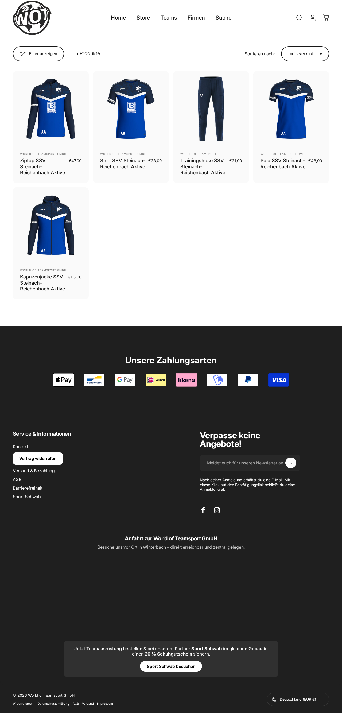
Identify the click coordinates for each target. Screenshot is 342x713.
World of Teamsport (198, 154)
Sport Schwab (27, 496)
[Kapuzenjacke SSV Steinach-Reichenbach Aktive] (51, 225)
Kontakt (20, 446)
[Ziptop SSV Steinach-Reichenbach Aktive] (51, 109)
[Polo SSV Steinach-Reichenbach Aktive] (291, 109)
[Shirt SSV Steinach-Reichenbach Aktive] (131, 109)
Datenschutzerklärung (53, 704)
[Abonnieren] (290, 463)
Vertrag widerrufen (37, 458)
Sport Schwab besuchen (171, 666)
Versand (88, 704)
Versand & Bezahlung (34, 471)
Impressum (105, 704)
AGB (17, 479)
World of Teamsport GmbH (43, 154)
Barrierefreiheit (27, 488)
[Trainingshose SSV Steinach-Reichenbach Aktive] (211, 109)
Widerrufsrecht (23, 704)
